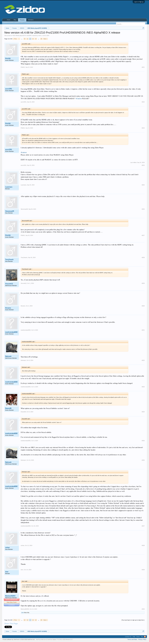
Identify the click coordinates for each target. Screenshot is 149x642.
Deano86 (8, 408)
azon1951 (8, 89)
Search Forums (8, 22)
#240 (143, 609)
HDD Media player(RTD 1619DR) (22, 35)
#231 (143, 330)
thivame (8, 308)
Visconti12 (9, 284)
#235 (143, 440)
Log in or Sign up (138, 1)
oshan (7, 547)
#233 (143, 386)
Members (31, 19)
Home (8, 19)
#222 (143, 102)
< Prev (15, 39)
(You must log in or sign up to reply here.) (133, 620)
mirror (40, 35)
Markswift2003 (10, 596)
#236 (143, 460)
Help (134, 636)
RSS (145, 636)
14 (35, 39)
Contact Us (128, 636)
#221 (143, 67)
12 (30, 39)
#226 (143, 209)
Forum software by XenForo (19, 639)
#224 (143, 165)
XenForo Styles (51, 639)
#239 (143, 569)
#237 (143, 526)
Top (142, 636)
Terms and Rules (132, 639)
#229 (143, 283)
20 (41, 39)
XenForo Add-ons (41, 639)
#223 (143, 128)
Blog (15, 19)
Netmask (8, 356)
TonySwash (9, 259)
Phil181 (8, 58)
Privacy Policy (142, 639)
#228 (143, 257)
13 (33, 39)
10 (24, 39)
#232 (143, 360)
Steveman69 (9, 211)
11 (27, 39)
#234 (143, 411)
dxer (6, 572)
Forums (22, 20)
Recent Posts (19, 22)
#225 (143, 185)
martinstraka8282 (11, 332)
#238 (143, 545)
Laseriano (8, 187)
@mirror (79, 98)
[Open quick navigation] (143, 28)
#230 (143, 306)
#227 (143, 235)
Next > (45, 39)
